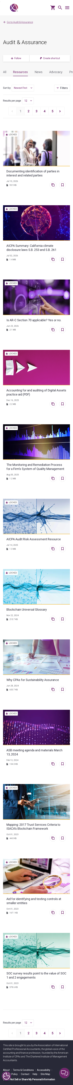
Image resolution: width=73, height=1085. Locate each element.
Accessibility (44, 1070)
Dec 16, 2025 (12, 400)
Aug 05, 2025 (12, 475)
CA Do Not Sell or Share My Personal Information (29, 1079)
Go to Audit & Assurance (20, 22)
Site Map (45, 1074)
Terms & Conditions (24, 1070)
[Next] (60, 111)
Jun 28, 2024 (12, 686)
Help (36, 1074)
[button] (59, 9)
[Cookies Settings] (6, 1076)
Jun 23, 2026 (12, 326)
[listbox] (23, 88)
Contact (26, 1074)
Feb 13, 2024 (12, 760)
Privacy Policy (11, 1074)
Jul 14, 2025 (12, 545)
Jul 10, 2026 (12, 181)
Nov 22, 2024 (12, 615)
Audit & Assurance (25, 42)
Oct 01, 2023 (12, 834)
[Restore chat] (64, 1073)
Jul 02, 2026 (12, 255)
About (7, 1070)
